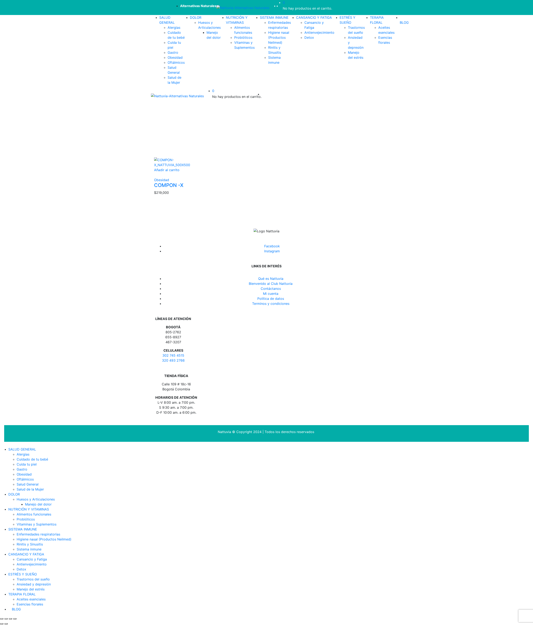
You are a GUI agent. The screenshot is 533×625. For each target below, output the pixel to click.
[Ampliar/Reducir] (14, 618)
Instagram (272, 251)
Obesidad (161, 180)
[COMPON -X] (180, 162)
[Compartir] (6, 618)
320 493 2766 (173, 360)
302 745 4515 (173, 355)
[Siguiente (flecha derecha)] (6, 623)
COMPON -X (168, 185)
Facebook (272, 246)
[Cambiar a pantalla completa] (10, 618)
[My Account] (281, 6)
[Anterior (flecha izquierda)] (1, 623)
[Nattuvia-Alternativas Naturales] (243, 7)
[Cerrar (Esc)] (1, 618)
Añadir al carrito (166, 170)
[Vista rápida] (155, 175)
